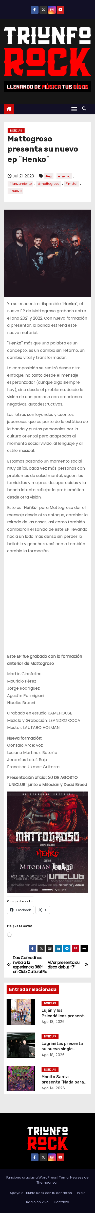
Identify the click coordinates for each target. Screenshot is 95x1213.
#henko (64, 176)
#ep (48, 176)
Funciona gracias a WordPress (32, 1177)
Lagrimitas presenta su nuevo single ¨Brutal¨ (62, 1049)
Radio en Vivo (37, 1202)
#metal (71, 183)
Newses (76, 1177)
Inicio (81, 1192)
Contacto (61, 1202)
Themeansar (47, 1182)
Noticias (16, 131)
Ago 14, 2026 (53, 1088)
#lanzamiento (20, 183)
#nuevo (15, 191)
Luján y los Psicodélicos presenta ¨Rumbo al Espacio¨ (64, 1016)
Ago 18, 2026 (53, 1021)
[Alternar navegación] (74, 109)
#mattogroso (48, 183)
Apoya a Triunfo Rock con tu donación (41, 1192)
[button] (85, 108)
